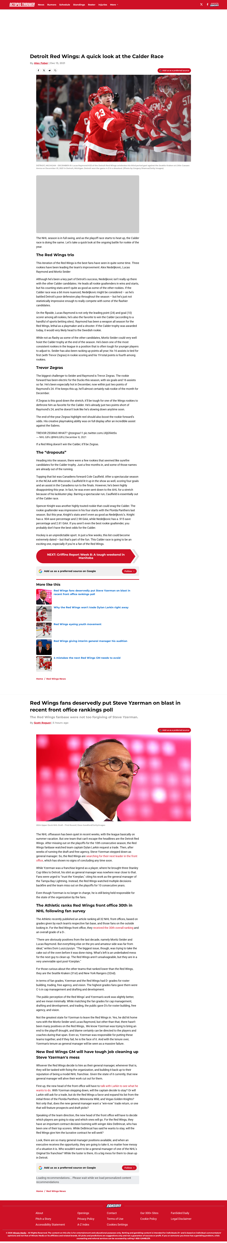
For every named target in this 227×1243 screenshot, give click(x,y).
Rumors (51, 4)
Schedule (64, 4)
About (39, 1213)
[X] (201, 4)
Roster (91, 4)
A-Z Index (83, 1224)
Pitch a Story (43, 1218)
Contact (112, 1213)
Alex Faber (41, 63)
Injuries (102, 4)
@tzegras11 (75, 433)
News (41, 4)
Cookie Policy (148, 1218)
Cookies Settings (117, 1224)
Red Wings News (56, 678)
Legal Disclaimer (181, 1218)
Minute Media (19, 1233)
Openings (83, 1213)
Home (39, 678)
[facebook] (207, 4)
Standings (79, 4)
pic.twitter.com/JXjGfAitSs (100, 433)
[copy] (55, 70)
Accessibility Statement (50, 1224)
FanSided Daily (180, 1213)
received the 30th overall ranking (113, 927)
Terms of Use (115, 1218)
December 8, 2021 (75, 437)
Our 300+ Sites (149, 1213)
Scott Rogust (42, 722)
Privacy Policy (85, 1218)
